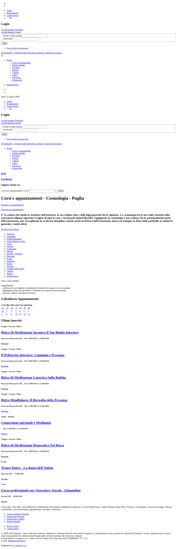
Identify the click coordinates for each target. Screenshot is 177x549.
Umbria (10, 271)
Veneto (10, 274)
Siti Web (16, 68)
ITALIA (4, 434)
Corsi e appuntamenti (21, 63)
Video (14, 75)
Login (9, 10)
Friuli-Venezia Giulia (16, 241)
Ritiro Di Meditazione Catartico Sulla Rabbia (33, 377)
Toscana (10, 266)
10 (16, 314)
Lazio (9, 244)
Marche (10, 251)
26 (12, 308)
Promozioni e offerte (15, 519)
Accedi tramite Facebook (12, 30)
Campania (11, 236)
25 (7, 308)
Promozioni (17, 80)
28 (20, 308)
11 (20, 314)
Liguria (10, 246)
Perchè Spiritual (13, 521)
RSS (3, 173)
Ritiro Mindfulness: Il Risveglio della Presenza (34, 400)
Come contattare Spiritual (18, 514)
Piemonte (11, 256)
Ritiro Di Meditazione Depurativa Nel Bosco (32, 445)
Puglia (9, 259)
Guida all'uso (12, 15)
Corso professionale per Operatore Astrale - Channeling (41, 490)
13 (29, 314)
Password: (7, 38)
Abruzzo (10, 234)
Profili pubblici (18, 65)
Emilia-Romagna (14, 239)
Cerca (60, 191)
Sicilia (9, 264)
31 (3, 311)
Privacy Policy (13, 526)
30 (29, 308)
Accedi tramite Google (11, 32)
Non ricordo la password (17, 48)
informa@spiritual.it (16, 541)
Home (9, 60)
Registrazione (13, 13)
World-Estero (12, 276)
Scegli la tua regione (10, 229)
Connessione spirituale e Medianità (26, 422)
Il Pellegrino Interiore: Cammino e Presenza (32, 355)
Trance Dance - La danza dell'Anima (27, 468)
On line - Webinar (14, 254)
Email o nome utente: (12, 36)
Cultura (15, 73)
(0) (10, 18)
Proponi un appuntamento (12, 205)
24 (3, 308)
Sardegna (11, 261)
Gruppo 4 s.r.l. (20, 545)
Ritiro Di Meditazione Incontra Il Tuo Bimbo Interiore (40, 332)
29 (25, 308)
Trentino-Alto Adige (15, 269)
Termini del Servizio (15, 516)
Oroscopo (16, 77)
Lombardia (11, 249)
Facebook (6, 179)
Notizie (15, 70)
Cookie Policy (13, 529)
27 (16, 308)
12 (25, 314)
